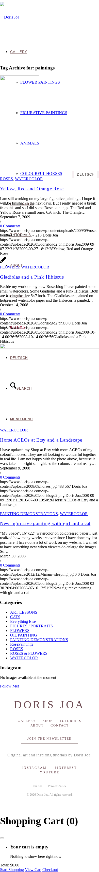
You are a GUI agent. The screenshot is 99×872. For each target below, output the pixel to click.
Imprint (37, 785)
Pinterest (66, 768)
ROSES (6, 179)
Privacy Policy (57, 785)
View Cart (33, 869)
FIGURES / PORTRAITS (31, 626)
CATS (15, 617)
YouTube (49, 772)
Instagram (34, 768)
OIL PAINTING (23, 635)
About (37, 725)
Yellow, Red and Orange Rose (32, 188)
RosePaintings (21, 644)
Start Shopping (12, 869)
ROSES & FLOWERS (28, 653)
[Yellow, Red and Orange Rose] (19, 79)
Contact (60, 725)
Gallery (27, 721)
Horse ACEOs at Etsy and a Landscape (41, 440)
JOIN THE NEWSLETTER (49, 738)
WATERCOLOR (29, 179)
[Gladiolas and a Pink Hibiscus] (3, 262)
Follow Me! (9, 686)
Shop (47, 721)
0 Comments (10, 226)
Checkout (50, 869)
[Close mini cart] (2, 838)
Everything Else (23, 621)
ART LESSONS (23, 612)
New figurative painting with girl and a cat (45, 523)
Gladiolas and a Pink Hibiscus (32, 277)
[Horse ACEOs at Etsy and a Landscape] (49, 347)
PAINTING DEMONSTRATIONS (29, 514)
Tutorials (70, 721)
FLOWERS (9, 267)
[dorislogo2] (9, 17)
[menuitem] (54, 113)
